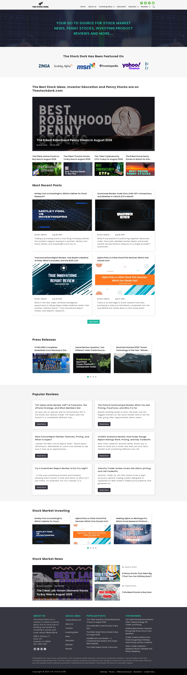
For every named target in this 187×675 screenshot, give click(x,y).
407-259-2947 (40, 644)
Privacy (112, 672)
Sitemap (103, 672)
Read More (41, 424)
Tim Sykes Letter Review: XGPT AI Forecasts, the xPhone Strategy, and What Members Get (61, 406)
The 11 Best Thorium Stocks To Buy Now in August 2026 (77, 158)
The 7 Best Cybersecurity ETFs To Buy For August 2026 (109, 158)
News (67, 636)
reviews (144, 6)
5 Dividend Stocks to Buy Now (137, 592)
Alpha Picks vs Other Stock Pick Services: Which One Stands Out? (123, 259)
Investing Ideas (71, 632)
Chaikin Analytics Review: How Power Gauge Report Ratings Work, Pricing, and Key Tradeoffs (124, 438)
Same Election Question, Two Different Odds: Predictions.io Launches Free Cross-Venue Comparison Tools (90, 349)
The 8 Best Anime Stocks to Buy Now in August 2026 (45, 158)
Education (69, 640)
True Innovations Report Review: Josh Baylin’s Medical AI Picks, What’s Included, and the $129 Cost (61, 259)
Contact (69, 628)
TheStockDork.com (73, 620)
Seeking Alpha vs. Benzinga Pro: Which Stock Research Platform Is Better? (131, 520)
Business (69, 644)
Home (82, 6)
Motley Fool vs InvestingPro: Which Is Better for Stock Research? (61, 195)
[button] (88, 376)
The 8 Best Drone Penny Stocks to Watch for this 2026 (138, 158)
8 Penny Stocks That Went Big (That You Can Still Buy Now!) (137, 575)
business (132, 6)
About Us (92, 6)
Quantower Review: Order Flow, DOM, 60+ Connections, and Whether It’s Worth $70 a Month (124, 195)
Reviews (68, 648)
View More (93, 321)
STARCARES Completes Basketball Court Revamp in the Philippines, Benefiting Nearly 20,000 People (50, 349)
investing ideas (105, 6)
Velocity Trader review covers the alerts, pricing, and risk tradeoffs (124, 470)
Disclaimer (137, 672)
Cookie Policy (149, 672)
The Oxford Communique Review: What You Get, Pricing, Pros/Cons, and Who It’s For (124, 406)
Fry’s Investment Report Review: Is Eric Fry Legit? (61, 468)
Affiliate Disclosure (124, 672)
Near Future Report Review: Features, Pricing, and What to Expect (62, 438)
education (121, 6)
